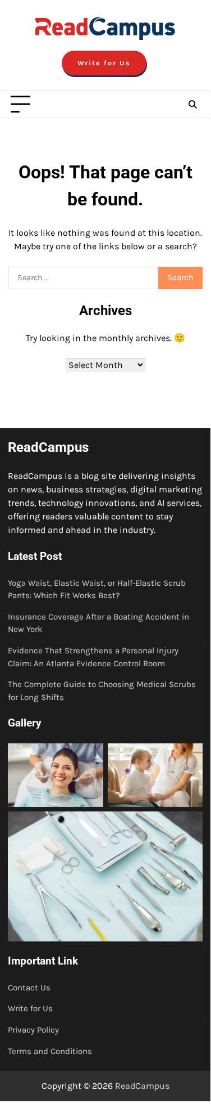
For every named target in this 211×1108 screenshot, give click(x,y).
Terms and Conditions (50, 1051)
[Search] (192, 105)
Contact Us (29, 988)
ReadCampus (142, 1085)
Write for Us (104, 63)
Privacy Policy (33, 1030)
